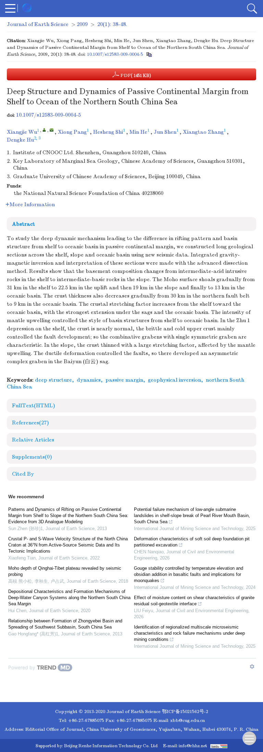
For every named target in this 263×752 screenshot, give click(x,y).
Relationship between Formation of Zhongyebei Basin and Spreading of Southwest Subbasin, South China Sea (65, 624)
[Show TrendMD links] (252, 666)
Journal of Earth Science (37, 24)
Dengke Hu (20, 140)
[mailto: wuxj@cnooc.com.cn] (51, 130)
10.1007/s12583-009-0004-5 (115, 54)
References (30, 423)
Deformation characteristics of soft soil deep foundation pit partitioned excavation (192, 541)
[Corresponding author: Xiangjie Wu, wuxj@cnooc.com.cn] (44, 130)
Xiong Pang (72, 132)
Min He (138, 132)
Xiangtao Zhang (203, 132)
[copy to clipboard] (149, 54)
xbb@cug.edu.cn (187, 720)
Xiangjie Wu (22, 132)
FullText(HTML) (33, 406)
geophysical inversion (174, 380)
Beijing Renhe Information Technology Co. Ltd (111, 746)
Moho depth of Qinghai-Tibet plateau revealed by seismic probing (64, 571)
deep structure (53, 380)
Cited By (23, 474)
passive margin (124, 380)
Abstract (23, 224)
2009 (82, 24)
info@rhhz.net (193, 746)
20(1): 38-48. (112, 24)
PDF (135, 75)
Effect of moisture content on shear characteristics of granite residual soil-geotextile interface (194, 600)
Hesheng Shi (108, 132)
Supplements (32, 457)
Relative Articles (33, 440)
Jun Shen (165, 132)
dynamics (89, 380)
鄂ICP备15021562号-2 (185, 711)
